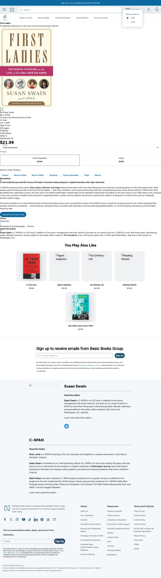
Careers (110, 532)
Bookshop (53, 175)
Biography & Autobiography (12, 226)
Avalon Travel (25, 17)
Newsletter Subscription (90, 524)
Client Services (113, 515)
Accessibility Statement (90, 540)
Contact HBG (112, 537)
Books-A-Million (38, 175)
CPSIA (136, 544)
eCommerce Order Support (118, 524)
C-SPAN (6, 114)
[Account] (149, 10)
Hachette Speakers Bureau (118, 528)
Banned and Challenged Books (90, 530)
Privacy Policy (139, 515)
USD (133, 17)
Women (30, 226)
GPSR (136, 548)
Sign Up (120, 355)
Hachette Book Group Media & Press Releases (89, 547)
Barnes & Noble (20, 175)
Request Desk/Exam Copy (13, 214)
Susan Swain (8, 112)
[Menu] (4, 9)
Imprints (83, 519)
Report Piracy (139, 535)
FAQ (109, 541)
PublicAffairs (82, 17)
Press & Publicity (87, 554)
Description (5, 178)
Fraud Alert (138, 540)
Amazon (5, 175)
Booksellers (112, 554)
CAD (133, 21)
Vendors (110, 545)
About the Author (8, 229)
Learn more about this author (78, 417)
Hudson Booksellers (71, 175)
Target (86, 175)
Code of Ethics (140, 524)
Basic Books (43, 17)
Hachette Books (62, 17)
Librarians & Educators (116, 519)
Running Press (101, 17)
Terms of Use (139, 511)
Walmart (97, 175)
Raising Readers (114, 550)
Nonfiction (4, 221)
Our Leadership (86, 515)
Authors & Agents (114, 511)
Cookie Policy (139, 519)
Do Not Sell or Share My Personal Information (144, 530)
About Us (84, 511)
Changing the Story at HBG (91, 535)
